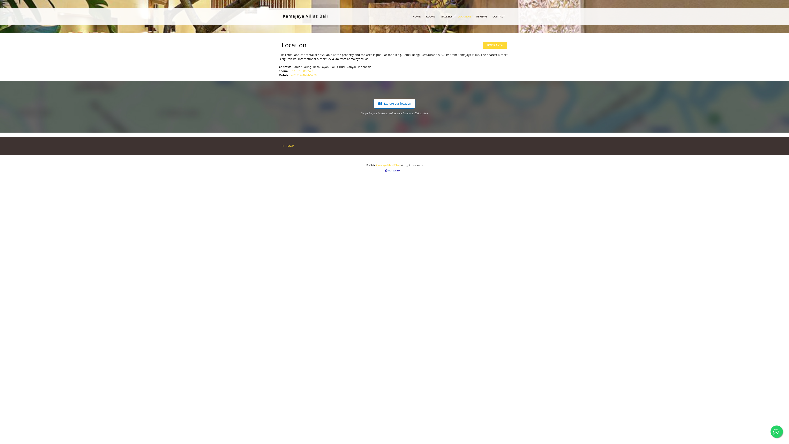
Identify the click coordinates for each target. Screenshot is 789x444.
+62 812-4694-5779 (304, 75)
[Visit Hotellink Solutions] (394, 170)
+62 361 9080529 (301, 71)
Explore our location (397, 103)
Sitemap (288, 146)
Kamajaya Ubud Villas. (388, 165)
